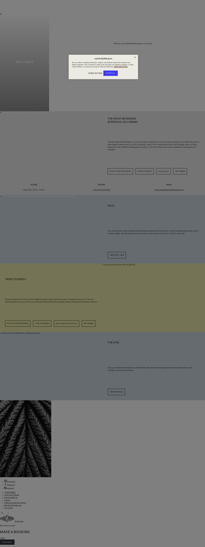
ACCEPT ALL (110, 73)
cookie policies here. (121, 67)
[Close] (135, 57)
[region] (103, 67)
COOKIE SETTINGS (95, 73)
